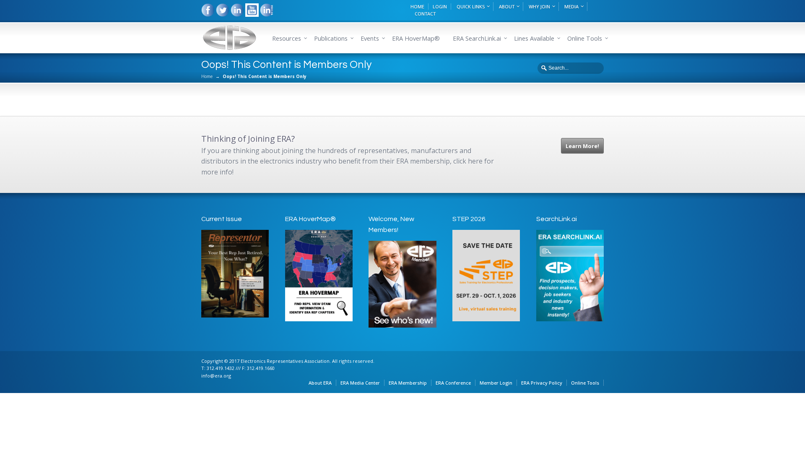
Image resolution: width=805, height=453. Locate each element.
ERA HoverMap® (416, 38)
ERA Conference (453, 383)
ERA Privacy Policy (541, 383)
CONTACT (425, 13)
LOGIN (440, 6)
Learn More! (582, 146)
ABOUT (506, 6)
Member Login (496, 383)
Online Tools (585, 383)
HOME (417, 6)
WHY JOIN (539, 6)
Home (207, 76)
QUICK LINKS (471, 6)
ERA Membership (408, 383)
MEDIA (571, 6)
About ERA (320, 383)
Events (370, 38)
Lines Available (534, 38)
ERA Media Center (360, 383)
